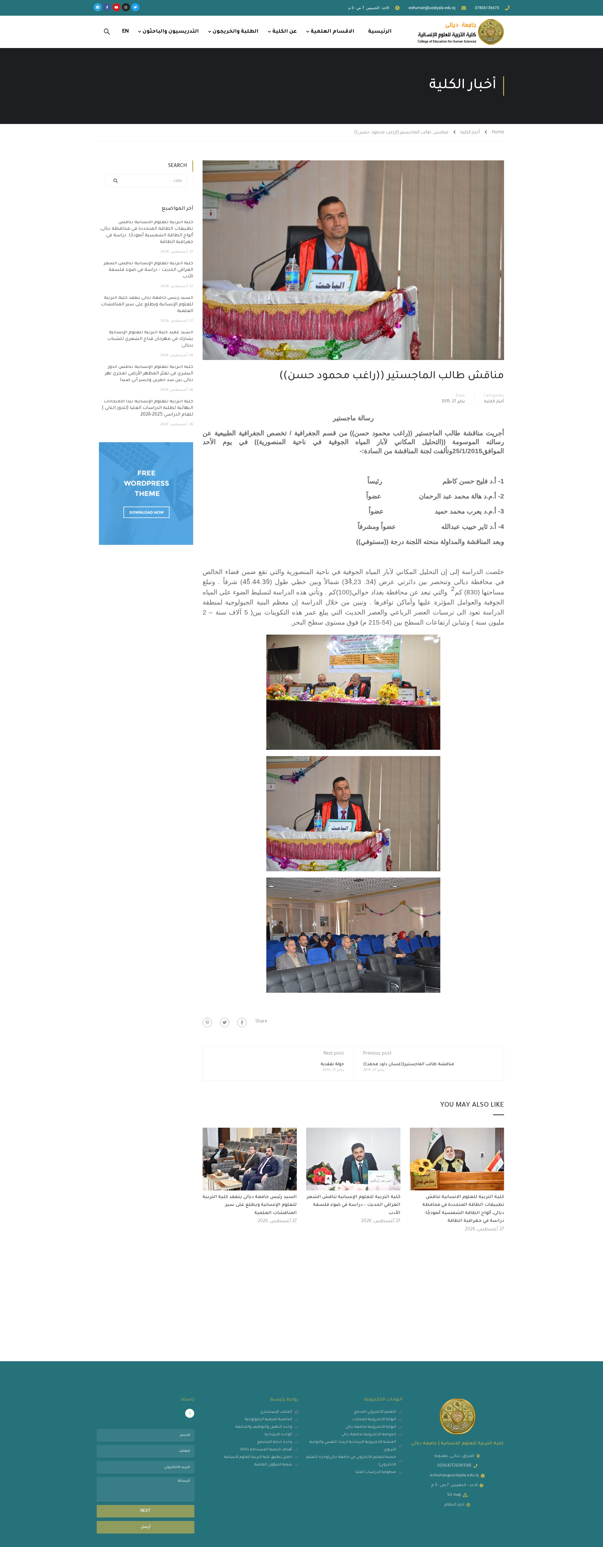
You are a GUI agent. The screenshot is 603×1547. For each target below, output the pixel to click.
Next (145, 1511)
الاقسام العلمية (332, 32)
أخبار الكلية (470, 132)
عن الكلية (284, 32)
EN (125, 32)
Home (498, 132)
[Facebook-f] (107, 7)
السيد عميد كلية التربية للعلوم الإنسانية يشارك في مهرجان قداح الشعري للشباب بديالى (150, 339)
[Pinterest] (207, 1022)
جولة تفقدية (332, 1064)
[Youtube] (116, 7)
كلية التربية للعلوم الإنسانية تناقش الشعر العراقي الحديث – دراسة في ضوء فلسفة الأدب (353, 1205)
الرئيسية (380, 32)
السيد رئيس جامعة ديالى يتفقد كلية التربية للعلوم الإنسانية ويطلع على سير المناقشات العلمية (250, 1205)
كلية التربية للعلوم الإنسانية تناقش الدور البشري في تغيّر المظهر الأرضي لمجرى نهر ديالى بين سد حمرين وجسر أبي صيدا (149, 374)
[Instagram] (126, 7)
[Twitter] (135, 7)
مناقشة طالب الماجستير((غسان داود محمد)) (408, 1064)
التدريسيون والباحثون (171, 32)
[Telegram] (98, 7)
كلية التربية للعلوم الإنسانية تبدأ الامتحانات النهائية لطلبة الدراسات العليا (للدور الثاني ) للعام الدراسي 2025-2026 (147, 408)
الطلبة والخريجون (235, 32)
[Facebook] (242, 1022)
